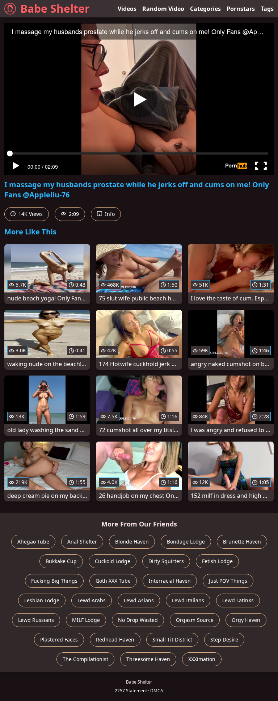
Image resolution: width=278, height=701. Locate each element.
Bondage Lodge (186, 541)
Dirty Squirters (166, 561)
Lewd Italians (188, 600)
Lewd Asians (139, 600)
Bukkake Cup (61, 561)
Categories (205, 9)
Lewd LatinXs (238, 600)
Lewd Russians (36, 619)
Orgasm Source (195, 619)
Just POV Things (228, 580)
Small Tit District (172, 639)
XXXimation (201, 659)
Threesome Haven (148, 659)
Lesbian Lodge (41, 600)
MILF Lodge (86, 619)
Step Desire (224, 639)
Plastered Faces (59, 639)
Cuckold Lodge (112, 561)
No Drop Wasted (138, 619)
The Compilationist (85, 659)
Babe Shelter (55, 8)
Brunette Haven (242, 541)
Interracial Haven (170, 580)
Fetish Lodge (217, 561)
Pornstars (241, 9)
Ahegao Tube (33, 541)
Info (109, 213)
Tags (267, 9)
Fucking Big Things (54, 580)
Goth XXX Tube (113, 580)
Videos (127, 9)
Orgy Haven (246, 619)
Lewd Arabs (91, 600)
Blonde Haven (132, 541)
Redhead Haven (115, 639)
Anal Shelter (82, 541)
